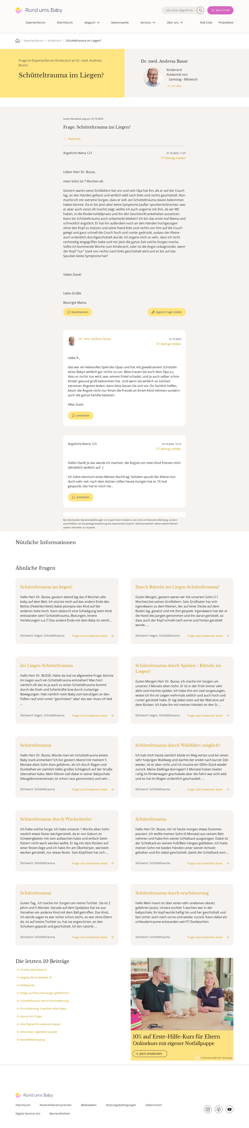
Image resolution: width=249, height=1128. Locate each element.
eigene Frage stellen (169, 312)
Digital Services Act (28, 1113)
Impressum (23, 1105)
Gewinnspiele (120, 22)
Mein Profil (223, 10)
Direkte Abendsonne (33, 969)
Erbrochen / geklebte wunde (38, 1032)
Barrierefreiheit (60, 1113)
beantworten (80, 312)
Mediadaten (89, 1105)
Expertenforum (35, 22)
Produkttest (225, 22)
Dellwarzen (27, 985)
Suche (200, 10)
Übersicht (74, 139)
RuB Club (206, 22)
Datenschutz (154, 1105)
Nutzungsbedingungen (121, 1105)
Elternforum (65, 22)
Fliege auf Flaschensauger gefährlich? (44, 993)
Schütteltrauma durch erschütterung (44, 1001)
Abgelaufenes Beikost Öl (36, 977)
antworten (83, 415)
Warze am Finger (31, 1016)
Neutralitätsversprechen (56, 1105)
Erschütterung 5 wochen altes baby (43, 1008)
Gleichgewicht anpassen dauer (40, 1024)
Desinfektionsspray (32, 1039)
